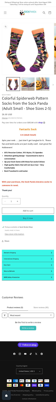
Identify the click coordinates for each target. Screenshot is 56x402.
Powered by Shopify (23, 391)
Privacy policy (48, 391)
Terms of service (14, 395)
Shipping (4, 118)
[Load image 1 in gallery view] (13, 84)
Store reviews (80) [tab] (41, 307)
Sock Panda (12, 391)
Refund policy (36, 391)
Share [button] (7, 241)
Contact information (29, 399)
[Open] (6, 395)
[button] (5, 13)
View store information (14, 234)
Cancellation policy (42, 395)
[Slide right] (53, 85)
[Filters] (4, 315)
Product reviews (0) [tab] (15, 307)
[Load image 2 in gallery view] (28, 84)
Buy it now (28, 218)
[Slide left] (3, 85)
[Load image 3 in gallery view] (42, 84)
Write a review (28, 328)
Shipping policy (28, 395)
